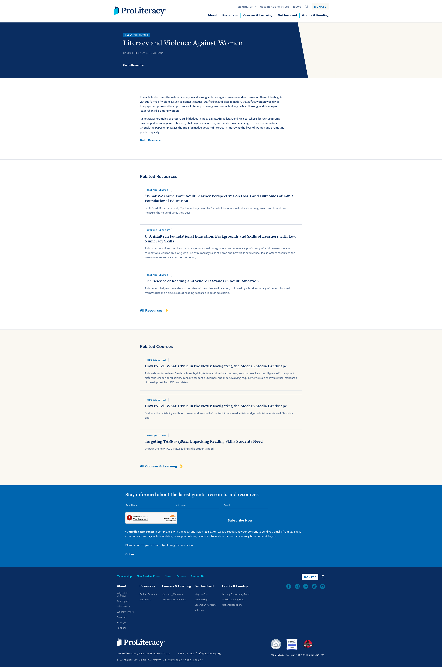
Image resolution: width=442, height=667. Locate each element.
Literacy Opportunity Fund (235, 594)
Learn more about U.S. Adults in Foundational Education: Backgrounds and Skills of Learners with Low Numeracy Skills (221, 245)
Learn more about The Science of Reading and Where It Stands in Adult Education (221, 285)
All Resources (151, 310)
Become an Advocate (206, 604)
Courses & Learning (257, 15)
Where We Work (125, 611)
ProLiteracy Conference (174, 599)
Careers (181, 576)
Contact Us (197, 576)
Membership (247, 6)
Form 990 (122, 622)
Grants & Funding (315, 15)
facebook (288, 586)
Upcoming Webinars (172, 594)
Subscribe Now (240, 520)
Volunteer (200, 610)
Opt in (129, 554)
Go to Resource (133, 65)
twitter (314, 586)
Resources (230, 15)
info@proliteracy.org (209, 653)
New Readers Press (275, 6)
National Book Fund (232, 604)
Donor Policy (193, 660)
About (212, 15)
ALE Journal (146, 599)
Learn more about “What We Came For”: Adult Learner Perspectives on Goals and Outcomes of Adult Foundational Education (221, 202)
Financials (122, 617)
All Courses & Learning (158, 466)
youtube (322, 586)
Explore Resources (149, 594)
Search (306, 6)
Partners (121, 627)
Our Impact (123, 601)
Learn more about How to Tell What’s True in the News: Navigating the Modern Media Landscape (221, 372)
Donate (320, 6)
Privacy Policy (173, 660)
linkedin (305, 586)
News (297, 6)
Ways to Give (201, 594)
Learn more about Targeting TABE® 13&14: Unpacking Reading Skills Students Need (221, 443)
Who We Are (123, 606)
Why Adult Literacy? (122, 594)
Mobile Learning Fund (233, 599)
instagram (297, 586)
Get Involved (287, 15)
